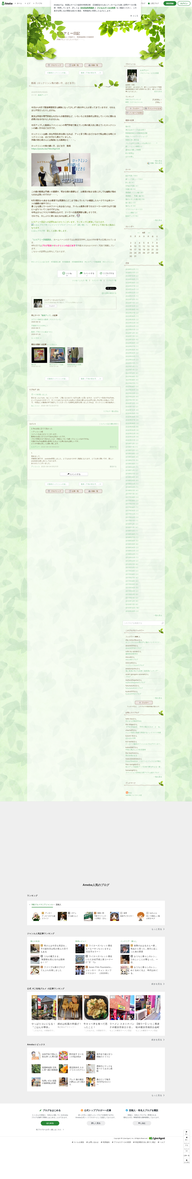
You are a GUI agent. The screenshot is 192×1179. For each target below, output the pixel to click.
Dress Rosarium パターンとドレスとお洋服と (143, 761)
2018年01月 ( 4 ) (132, 490)
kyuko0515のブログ (133, 694)
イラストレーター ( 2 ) (134, 209)
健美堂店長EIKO (132, 654)
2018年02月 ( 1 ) (132, 487)
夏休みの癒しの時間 (133, 150)
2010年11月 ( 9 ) (132, 604)
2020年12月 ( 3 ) (132, 403)
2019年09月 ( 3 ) (132, 453)
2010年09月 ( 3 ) (132, 611)
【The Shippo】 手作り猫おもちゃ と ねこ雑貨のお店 (144, 727)
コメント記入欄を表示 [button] (109, 424)
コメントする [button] (88, 274)
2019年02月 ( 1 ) (132, 467)
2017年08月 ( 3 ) (132, 500)
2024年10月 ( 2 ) (132, 276)
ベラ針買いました (40, 394)
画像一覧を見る (156, 163)
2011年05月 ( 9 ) (132, 584)
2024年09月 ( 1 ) (132, 279)
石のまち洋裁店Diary (134, 721)
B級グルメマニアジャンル (42, 904)
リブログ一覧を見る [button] (110, 411)
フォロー (52, 306)
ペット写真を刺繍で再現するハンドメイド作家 (143, 732)
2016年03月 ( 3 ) (132, 551)
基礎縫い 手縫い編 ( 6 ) (135, 196)
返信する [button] (113, 447)
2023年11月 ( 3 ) (132, 303)
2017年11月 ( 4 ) (132, 494)
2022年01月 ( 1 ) (132, 363)
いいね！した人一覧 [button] (79, 280)
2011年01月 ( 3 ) (132, 598)
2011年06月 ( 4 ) (132, 581)
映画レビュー (80, 941)
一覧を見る (158, 161)
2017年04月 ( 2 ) (132, 510)
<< (138, 233)
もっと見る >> (36, 338)
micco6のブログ (132, 659)
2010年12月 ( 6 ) (132, 601)
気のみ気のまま (131, 755)
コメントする (75, 474)
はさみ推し (130, 157)
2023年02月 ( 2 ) (132, 326)
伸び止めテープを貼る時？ (136, 130)
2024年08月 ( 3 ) (132, 283)
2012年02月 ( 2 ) (132, 561)
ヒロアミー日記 (68, 33)
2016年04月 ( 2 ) (132, 547)
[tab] (42, 904)
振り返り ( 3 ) (131, 203)
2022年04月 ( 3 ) (132, 353)
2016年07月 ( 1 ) (132, 537)
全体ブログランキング (133, 99)
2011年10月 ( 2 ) (132, 567)
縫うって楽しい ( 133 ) (134, 179)
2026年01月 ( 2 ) (132, 272)
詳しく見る (95, 1123)
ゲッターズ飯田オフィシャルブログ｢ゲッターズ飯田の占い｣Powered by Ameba (144, 744)
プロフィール (144, 73)
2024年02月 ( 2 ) (132, 293)
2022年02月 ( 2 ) (132, 360)
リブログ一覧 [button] (111, 280)
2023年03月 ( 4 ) (132, 323)
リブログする (108, 274)
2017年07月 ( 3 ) (132, 504)
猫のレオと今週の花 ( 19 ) (135, 199)
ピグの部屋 (155, 73)
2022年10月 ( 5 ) (132, 339)
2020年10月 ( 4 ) (132, 410)
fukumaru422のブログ (134, 688)
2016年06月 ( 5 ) (132, 541)
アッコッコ (35, 466)
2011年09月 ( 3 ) (132, 571)
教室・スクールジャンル (134, 102)
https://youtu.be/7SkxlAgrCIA (45, 148)
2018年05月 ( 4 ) (132, 480)
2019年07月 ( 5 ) (132, 460)
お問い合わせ (93, 1142)
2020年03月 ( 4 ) (132, 433)
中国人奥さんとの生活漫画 (136, 750)
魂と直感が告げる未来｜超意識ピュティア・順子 (144, 671)
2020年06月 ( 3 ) (132, 423)
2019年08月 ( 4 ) (132, 457)
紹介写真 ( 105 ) (132, 176)
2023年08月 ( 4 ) (132, 309)
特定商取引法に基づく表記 (145, 1142)
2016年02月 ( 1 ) (132, 554)
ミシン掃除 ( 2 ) (131, 213)
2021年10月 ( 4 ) (132, 373)
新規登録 (170, 3)
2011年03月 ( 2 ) (132, 591)
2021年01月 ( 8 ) (132, 400)
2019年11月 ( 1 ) (132, 447)
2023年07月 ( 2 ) (132, 313)
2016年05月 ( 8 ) (132, 544)
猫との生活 (35, 941)
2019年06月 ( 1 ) (132, 464)
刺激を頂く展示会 (132, 140)
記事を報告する (110, 293)
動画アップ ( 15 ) (132, 216)
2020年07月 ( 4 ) (132, 420)
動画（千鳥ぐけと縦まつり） (42, 332)
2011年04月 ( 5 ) (132, 588)
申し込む (142, 1123)
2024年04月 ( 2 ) (132, 289)
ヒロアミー (35, 447)
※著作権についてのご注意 (134, 795)
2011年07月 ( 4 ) (132, 578)
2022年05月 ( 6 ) (132, 350)
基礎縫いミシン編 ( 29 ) (134, 192)
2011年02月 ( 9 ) (132, 594)
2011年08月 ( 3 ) (132, 574)
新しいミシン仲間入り (134, 146)
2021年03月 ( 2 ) (132, 393)
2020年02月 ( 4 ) (132, 437)
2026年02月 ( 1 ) (132, 269)
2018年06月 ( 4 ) (132, 477)
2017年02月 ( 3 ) (132, 517)
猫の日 (128, 126)
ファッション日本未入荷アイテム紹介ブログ (142, 772)
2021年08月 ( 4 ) (132, 380)
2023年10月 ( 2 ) (132, 306)
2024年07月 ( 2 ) (132, 286)
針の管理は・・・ (132, 153)
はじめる (50, 1123)
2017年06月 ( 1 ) (132, 507)
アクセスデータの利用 (122, 1142)
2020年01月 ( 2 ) (132, 440)
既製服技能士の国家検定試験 (136, 133)
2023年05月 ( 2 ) (132, 319)
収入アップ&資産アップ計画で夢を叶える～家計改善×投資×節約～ (144, 767)
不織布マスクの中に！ (39, 326)
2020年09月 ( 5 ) (132, 413)
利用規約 (106, 1142)
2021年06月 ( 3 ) (132, 386)
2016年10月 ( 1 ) (132, 531)
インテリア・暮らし (128, 941)
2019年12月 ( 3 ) (132, 443)
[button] (186, 1149)
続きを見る (158, 91)
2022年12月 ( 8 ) (132, 333)
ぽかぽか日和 (131, 738)
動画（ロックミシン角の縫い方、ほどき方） (53, 83)
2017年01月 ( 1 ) (132, 520)
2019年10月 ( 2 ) (132, 450)
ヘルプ (162, 1142)
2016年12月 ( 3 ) (132, 524)
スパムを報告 (79, 1142)
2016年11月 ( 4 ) (132, 527)
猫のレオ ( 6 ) (131, 206)
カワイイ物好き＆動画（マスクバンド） (46, 319)
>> (149, 233)
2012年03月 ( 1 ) (132, 557)
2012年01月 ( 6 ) (132, 564)
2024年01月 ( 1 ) (132, 296)
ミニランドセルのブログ (135, 665)
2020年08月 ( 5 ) (132, 417)
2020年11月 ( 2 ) (132, 407)
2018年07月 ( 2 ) (132, 474)
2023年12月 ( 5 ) (132, 299)
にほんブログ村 (38, 230)
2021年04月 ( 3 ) (132, 390)
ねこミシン (35, 406)
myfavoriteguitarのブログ (135, 682)
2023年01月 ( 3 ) (132, 329)
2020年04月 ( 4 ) (132, 430)
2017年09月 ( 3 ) (132, 497)
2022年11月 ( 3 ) (132, 336)
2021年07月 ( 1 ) (132, 383)
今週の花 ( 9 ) (131, 189)
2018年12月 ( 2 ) (132, 470)
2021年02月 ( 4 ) (132, 397)
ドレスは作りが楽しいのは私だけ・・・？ (142, 143)
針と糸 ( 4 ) (130, 182)
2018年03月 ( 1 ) (132, 484)
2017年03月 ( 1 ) (132, 514)
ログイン (184, 3)
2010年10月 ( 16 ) (132, 608)
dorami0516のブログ (134, 648)
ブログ (128, 677)
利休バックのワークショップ (136, 136)
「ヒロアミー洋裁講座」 (42, 239)
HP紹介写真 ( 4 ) (132, 186)
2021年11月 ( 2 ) (132, 370)
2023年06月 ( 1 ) (132, 316)
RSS (130, 793)
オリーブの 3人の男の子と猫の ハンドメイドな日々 (144, 642)
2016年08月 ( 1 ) (132, 534)
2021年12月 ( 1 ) (132, 366)
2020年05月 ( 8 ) (132, 427)
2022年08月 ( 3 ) (132, 343)
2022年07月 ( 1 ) (132, 346)
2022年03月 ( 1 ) (132, 356)
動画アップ (42, 95)
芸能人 (58, 904)
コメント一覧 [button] (97, 280)
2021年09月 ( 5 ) (132, 376)
